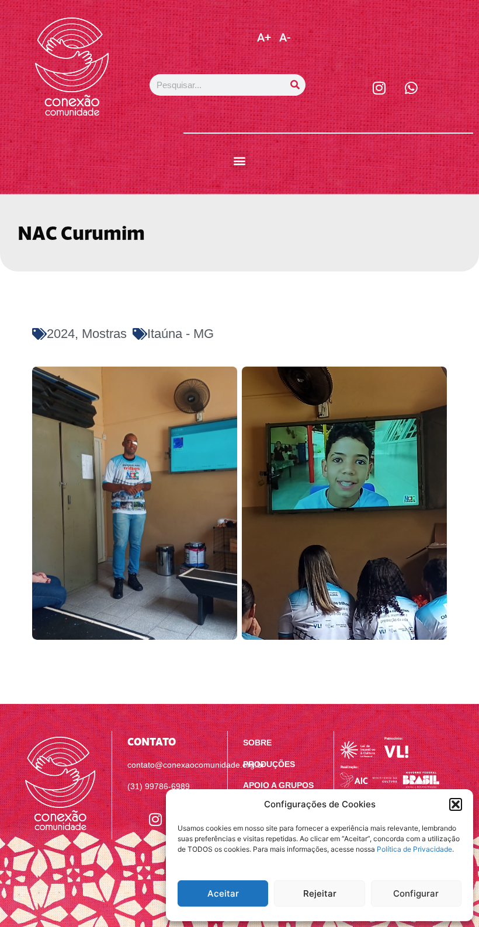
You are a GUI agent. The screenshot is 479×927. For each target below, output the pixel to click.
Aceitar (223, 893)
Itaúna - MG (180, 333)
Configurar (416, 893)
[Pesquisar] (295, 85)
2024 (61, 333)
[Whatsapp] (411, 87)
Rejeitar (319, 893)
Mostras (104, 333)
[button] (455, 804)
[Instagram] (379, 87)
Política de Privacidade (414, 849)
